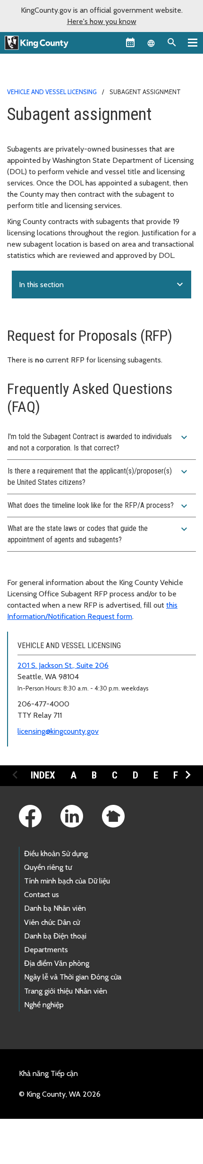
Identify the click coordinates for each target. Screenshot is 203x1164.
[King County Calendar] (130, 42)
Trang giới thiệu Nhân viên (65, 991)
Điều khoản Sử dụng (56, 853)
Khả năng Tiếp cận (48, 1073)
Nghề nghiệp (44, 1004)
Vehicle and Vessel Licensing (52, 92)
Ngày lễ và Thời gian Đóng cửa (72, 976)
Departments (46, 949)
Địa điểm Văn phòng (56, 963)
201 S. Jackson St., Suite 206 (63, 665)
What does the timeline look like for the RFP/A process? (99, 506)
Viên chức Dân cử (52, 922)
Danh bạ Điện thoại (55, 935)
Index (43, 775)
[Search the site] (171, 42)
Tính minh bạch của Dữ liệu (67, 880)
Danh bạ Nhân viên (55, 908)
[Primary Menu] (192, 42)
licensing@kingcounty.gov (58, 731)
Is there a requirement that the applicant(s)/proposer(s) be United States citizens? (99, 476)
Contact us (41, 894)
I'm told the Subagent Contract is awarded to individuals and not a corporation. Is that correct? (99, 442)
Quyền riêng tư (48, 867)
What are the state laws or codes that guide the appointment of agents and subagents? (99, 533)
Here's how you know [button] (101, 21)
